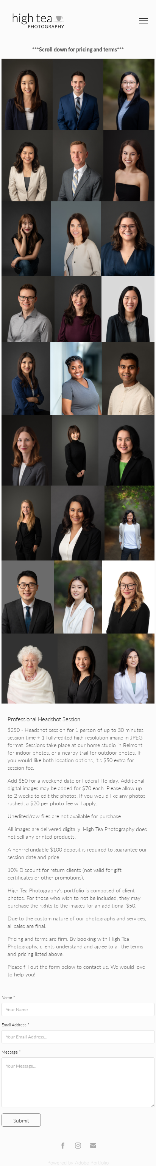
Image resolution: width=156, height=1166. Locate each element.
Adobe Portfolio (92, 1162)
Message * (11, 1052)
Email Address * (16, 1024)
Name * (8, 997)
